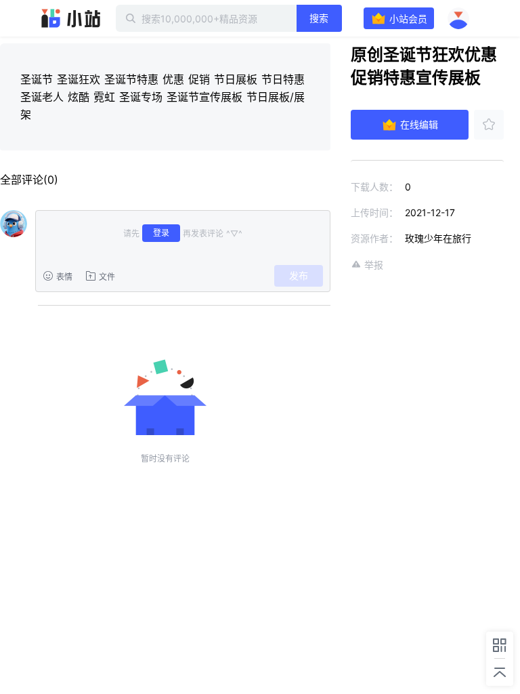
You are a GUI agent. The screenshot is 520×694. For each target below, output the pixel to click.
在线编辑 (419, 124)
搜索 (318, 18)
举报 (373, 264)
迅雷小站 (71, 18)
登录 (161, 233)
